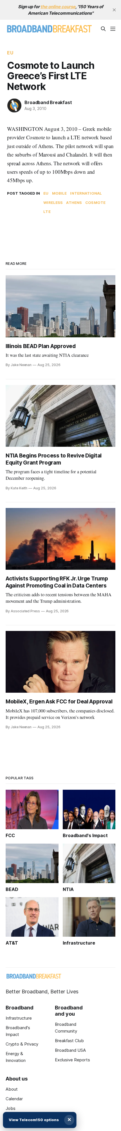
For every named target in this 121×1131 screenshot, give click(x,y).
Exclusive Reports (72, 1059)
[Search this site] (103, 28)
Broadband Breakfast (48, 102)
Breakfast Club (69, 1040)
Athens (74, 202)
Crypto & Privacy (22, 1044)
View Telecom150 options (34, 1119)
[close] (114, 9)
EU (10, 53)
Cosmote (95, 202)
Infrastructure (19, 1018)
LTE (46, 211)
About (12, 1089)
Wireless (53, 202)
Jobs (10, 1108)
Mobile (59, 193)
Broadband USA (70, 1050)
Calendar (14, 1098)
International (86, 193)
